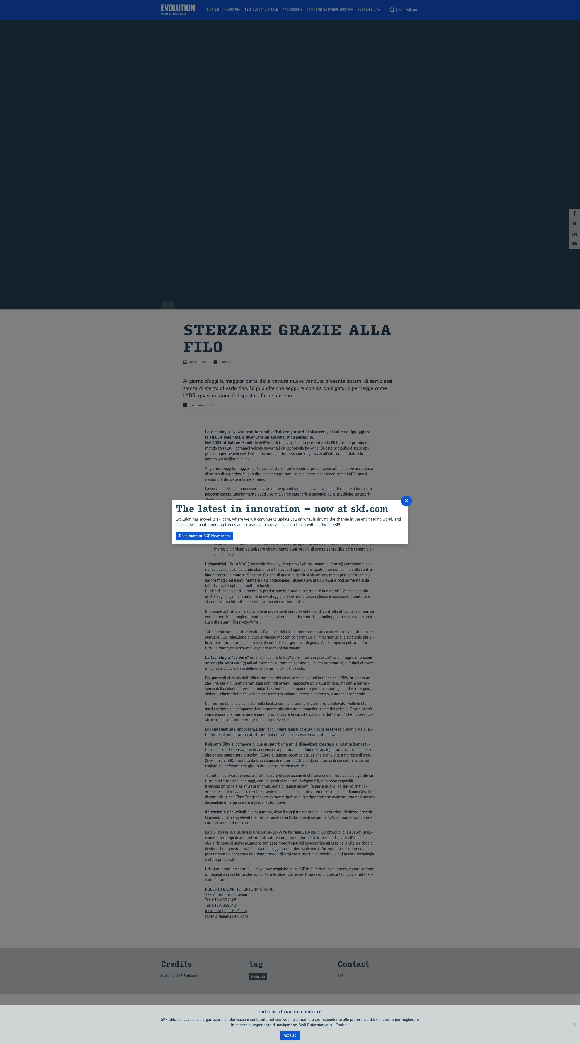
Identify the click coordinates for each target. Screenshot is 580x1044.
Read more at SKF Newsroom (204, 536)
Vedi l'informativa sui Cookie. (323, 1025)
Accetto (290, 1035)
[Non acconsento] (574, 1024)
